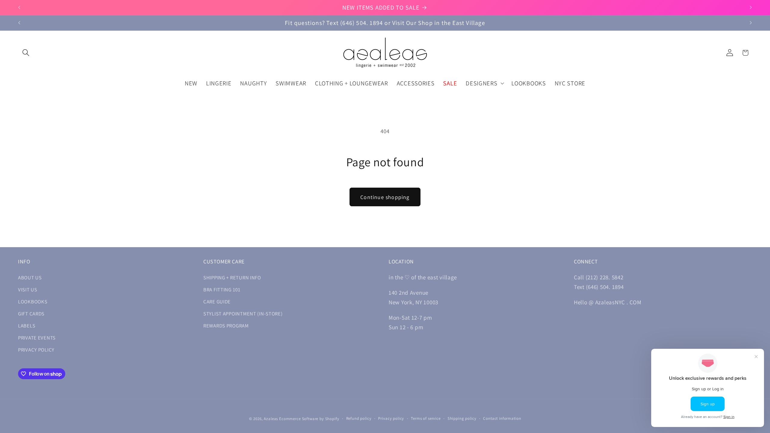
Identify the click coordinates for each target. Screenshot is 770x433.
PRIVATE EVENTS (37, 337)
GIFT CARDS (31, 313)
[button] (26, 53)
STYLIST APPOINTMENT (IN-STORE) (243, 313)
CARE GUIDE (217, 301)
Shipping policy (462, 418)
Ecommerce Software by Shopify (309, 418)
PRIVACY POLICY (36, 349)
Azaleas (271, 418)
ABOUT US (30, 277)
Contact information (502, 418)
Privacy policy (391, 418)
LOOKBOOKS (32, 301)
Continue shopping (384, 197)
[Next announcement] (750, 7)
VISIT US (27, 289)
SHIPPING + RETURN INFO (232, 277)
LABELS (26, 325)
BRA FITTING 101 (222, 289)
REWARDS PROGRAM (226, 325)
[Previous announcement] (19, 7)
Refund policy (358, 418)
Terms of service (425, 418)
